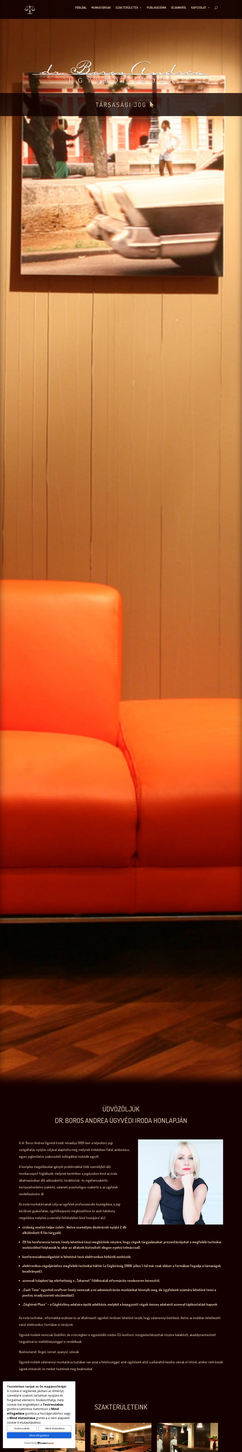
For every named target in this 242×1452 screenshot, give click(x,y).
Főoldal (81, 7)
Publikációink (156, 7)
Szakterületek (127, 7)
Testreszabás (22, 1428)
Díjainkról (178, 7)
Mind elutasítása (54, 1428)
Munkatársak (101, 7)
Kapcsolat (198, 7)
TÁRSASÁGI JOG (121, 105)
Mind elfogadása (39, 1435)
